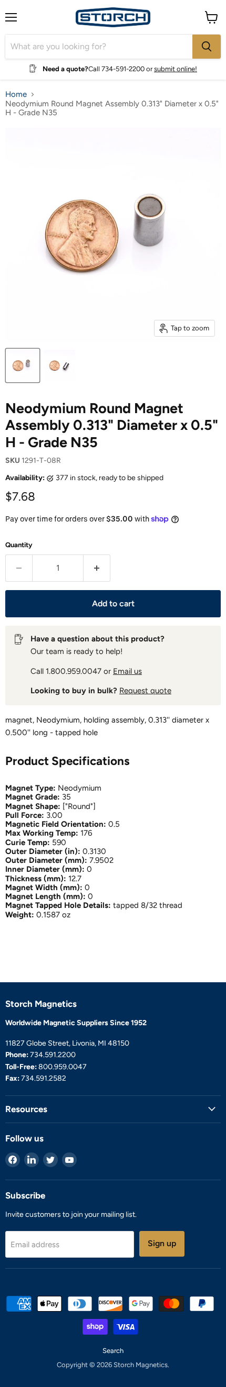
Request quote (145, 690)
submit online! (175, 69)
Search (113, 1351)
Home (16, 94)
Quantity (19, 545)
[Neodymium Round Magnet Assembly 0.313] (22, 365)
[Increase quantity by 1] (97, 568)
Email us (127, 671)
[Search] (206, 47)
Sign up (162, 1243)
